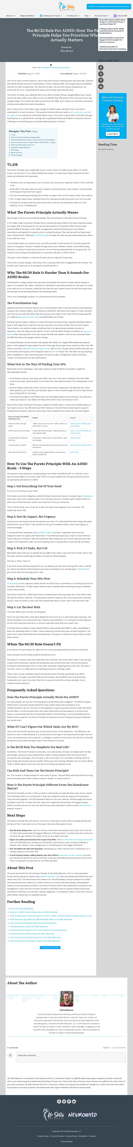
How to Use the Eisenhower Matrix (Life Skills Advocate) (33, 923)
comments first (119, 1048)
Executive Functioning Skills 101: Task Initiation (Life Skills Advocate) (38, 930)
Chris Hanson (67, 51)
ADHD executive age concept (38, 348)
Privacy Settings (66, 1141)
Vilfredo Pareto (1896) (78, 424)
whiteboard (87, 496)
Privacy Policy (43, 1136)
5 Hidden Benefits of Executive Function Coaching (112, 47)
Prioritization (65, 67)
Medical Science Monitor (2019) (81, 445)
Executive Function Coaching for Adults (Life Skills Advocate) (35, 941)
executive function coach (49, 876)
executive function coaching (71, 855)
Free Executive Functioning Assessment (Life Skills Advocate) (35, 937)
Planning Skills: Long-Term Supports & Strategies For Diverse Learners (111, 39)
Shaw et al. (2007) (76, 431)
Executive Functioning (50, 67)
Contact (92, 1136)
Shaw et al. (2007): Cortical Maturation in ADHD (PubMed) (33, 912)
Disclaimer (83, 1136)
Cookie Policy (71, 1136)
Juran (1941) (74, 452)
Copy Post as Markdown (51, 947)
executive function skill (28, 317)
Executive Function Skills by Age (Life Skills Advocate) (32, 934)
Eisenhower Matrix (45, 532)
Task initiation (83, 569)
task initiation (85, 805)
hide (34, 131)
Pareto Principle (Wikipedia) (21, 908)
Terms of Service (57, 1136)
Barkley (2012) (75, 438)
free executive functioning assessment (76, 839)
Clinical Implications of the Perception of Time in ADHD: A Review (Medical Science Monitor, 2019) (50, 916)
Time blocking (13, 583)
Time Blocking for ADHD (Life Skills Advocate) (29, 926)
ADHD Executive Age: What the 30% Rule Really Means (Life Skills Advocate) (41, 919)
